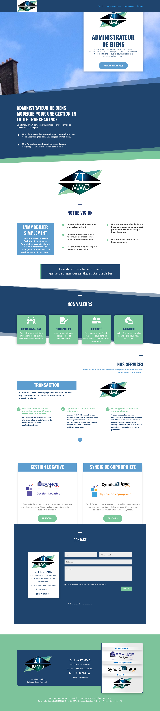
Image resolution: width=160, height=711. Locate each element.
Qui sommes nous (113, 6)
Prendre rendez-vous (113, 65)
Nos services (129, 6)
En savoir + (47, 518)
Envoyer (126, 588)
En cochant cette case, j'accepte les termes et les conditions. (86, 584)
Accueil (100, 6)
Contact (140, 6)
